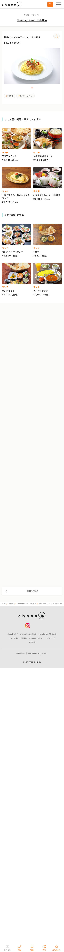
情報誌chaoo (20, 653)
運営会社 (32, 642)
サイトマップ (50, 638)
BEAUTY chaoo (33, 653)
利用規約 (24, 638)
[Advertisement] (32, 446)
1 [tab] (32, 88)
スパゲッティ (26, 96)
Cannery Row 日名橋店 (32, 20)
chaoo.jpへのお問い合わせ (47, 634)
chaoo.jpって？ (13, 634)
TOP (3, 603)
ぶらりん (45, 653)
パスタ (10, 96)
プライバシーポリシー (36, 638)
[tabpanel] (32, 66)
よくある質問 (13, 638)
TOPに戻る (33, 591)
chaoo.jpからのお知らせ (28, 634)
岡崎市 (11, 603)
